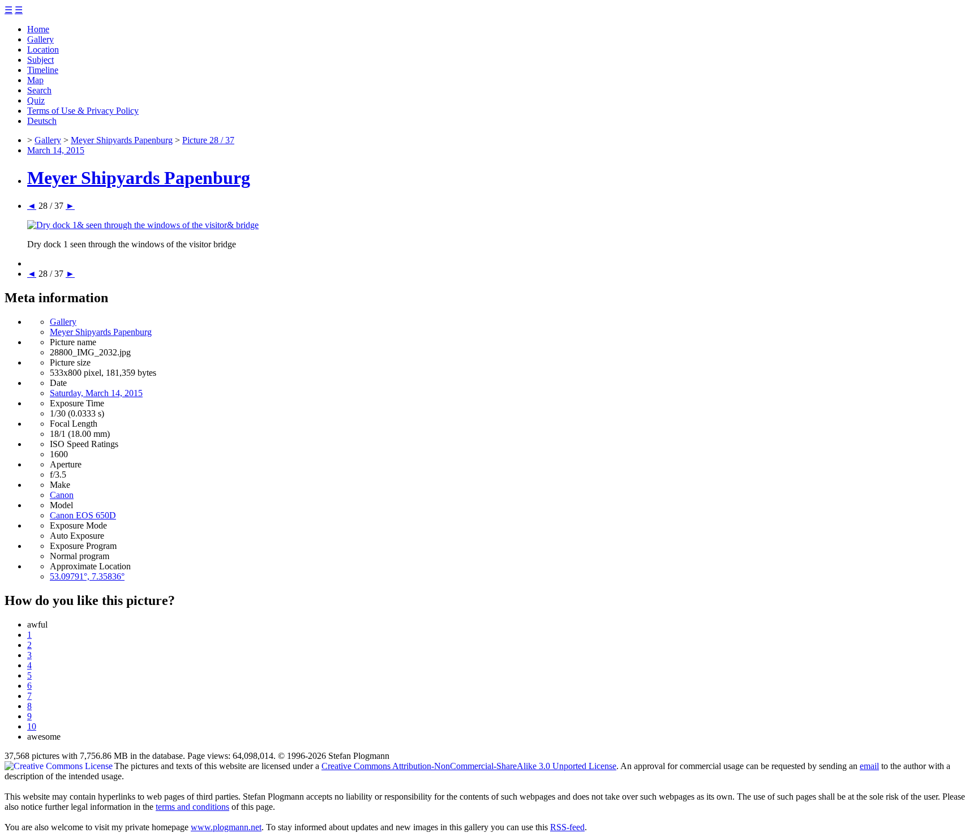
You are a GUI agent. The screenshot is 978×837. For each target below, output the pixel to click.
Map (35, 80)
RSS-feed (567, 827)
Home (38, 29)
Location (43, 49)
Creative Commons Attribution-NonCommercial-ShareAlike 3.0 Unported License (468, 766)
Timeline (42, 70)
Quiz (36, 100)
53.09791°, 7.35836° (87, 576)
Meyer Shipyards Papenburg (122, 140)
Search (39, 90)
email (869, 766)
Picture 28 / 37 (208, 140)
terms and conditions (192, 807)
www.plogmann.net (226, 827)
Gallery (40, 39)
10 (31, 726)
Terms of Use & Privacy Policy (83, 110)
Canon (62, 495)
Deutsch (42, 121)
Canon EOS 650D (83, 515)
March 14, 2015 (55, 150)
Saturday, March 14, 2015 (96, 393)
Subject (40, 60)
